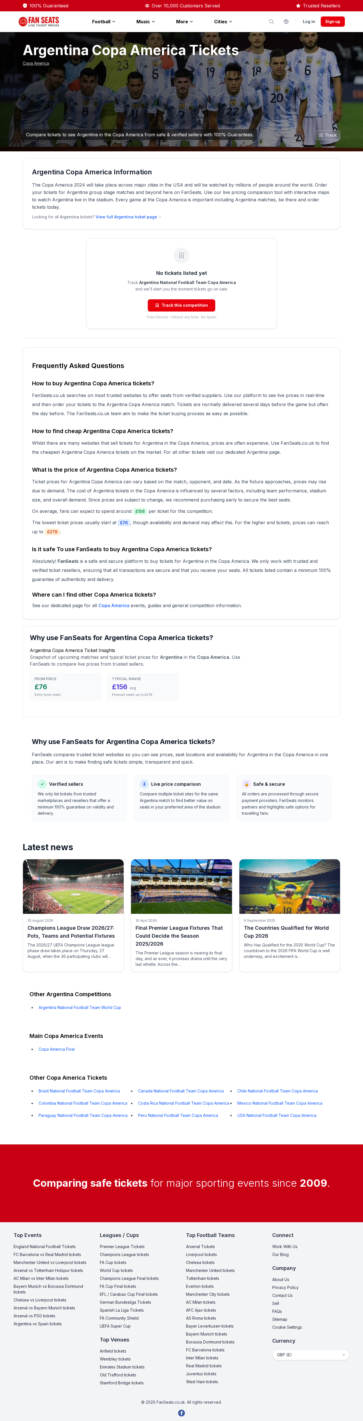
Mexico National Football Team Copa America (279, 1103)
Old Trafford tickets (118, 1374)
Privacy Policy (285, 1287)
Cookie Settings (287, 1327)
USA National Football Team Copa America (276, 1115)
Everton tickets (200, 1286)
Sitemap (279, 1319)
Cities (220, 21)
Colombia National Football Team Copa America (83, 1103)
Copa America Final (57, 1049)
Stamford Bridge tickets (122, 1382)
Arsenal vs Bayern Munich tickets (44, 1307)
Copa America (36, 63)
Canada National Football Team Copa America (181, 1090)
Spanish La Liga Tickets (122, 1310)
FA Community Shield (119, 1318)
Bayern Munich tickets (206, 1334)
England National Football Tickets (45, 1246)
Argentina (257, 452)
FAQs (277, 1311)
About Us (280, 1279)
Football (101, 21)
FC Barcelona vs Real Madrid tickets (47, 1254)
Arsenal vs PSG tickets (34, 1315)
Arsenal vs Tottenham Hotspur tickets (48, 1270)
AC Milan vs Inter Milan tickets (41, 1278)
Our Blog (280, 1254)
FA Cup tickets (113, 1262)
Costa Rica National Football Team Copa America (183, 1103)
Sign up (332, 21)
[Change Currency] (286, 21)
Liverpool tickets (201, 1254)
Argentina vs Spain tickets (38, 1323)
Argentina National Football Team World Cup (80, 1007)
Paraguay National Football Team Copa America (83, 1115)
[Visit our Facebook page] (181, 1413)
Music (143, 21)
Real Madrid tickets (204, 1365)
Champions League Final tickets (129, 1278)
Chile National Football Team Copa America (277, 1090)
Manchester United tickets (210, 1270)
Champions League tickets (124, 1254)
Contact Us (282, 1295)
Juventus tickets (201, 1373)
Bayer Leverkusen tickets (210, 1326)
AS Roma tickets (201, 1318)
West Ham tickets (202, 1381)
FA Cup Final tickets (118, 1286)
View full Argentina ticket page (126, 216)
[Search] (271, 21)
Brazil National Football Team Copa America (79, 1090)
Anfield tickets (113, 1351)
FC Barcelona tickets (205, 1349)
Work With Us (284, 1246)
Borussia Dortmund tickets (210, 1341)
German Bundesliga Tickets (125, 1302)
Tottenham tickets (202, 1278)
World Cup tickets (116, 1270)
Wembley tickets (115, 1359)
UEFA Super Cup (115, 1326)
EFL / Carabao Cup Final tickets (129, 1294)
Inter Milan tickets (202, 1357)
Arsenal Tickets (200, 1246)
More (182, 21)
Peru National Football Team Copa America (178, 1115)
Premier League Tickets (122, 1246)
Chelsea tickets (200, 1262)
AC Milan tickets (201, 1302)
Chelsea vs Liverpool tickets (40, 1299)
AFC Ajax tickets (201, 1310)
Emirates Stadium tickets (122, 1366)
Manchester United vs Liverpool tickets (50, 1262)
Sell (275, 1303)
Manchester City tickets (208, 1294)
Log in (309, 21)
